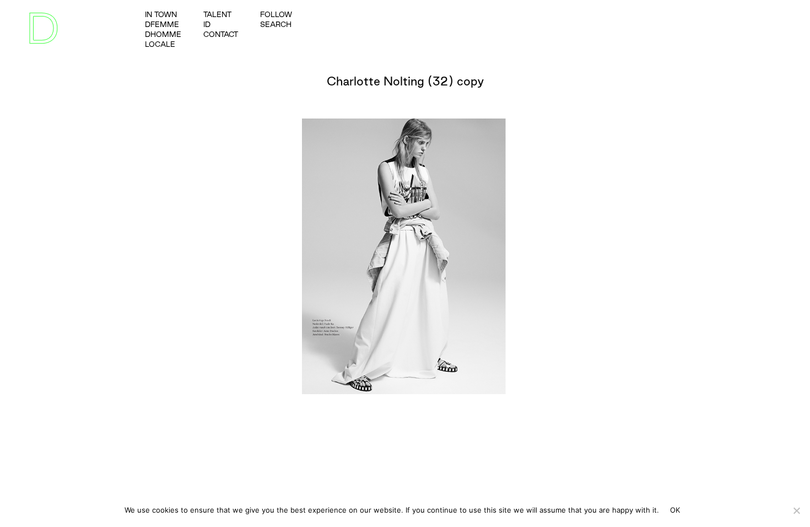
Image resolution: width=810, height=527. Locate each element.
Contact (220, 34)
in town (161, 14)
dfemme (162, 24)
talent (217, 14)
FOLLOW (276, 14)
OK (675, 510)
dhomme (163, 34)
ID (206, 24)
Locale (160, 44)
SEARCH (275, 24)
